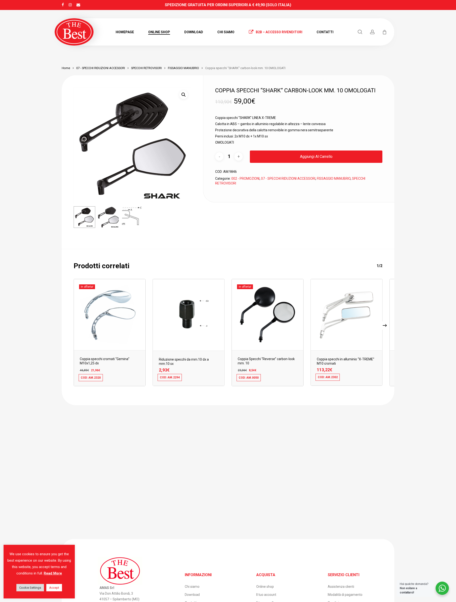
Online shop (265, 586)
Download (192, 595)
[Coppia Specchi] (267, 314)
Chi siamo (192, 586)
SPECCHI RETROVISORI (146, 68)
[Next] (385, 325)
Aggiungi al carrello (316, 156)
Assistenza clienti (341, 586)
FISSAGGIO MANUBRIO (183, 68)
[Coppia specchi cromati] (109, 314)
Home (66, 68)
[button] (183, 94)
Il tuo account (266, 595)
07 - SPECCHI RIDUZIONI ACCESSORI (100, 68)
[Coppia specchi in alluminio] (346, 314)
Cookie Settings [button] (30, 587)
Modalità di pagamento (345, 595)
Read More (53, 573)
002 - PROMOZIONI (245, 178)
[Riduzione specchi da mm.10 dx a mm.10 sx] (188, 315)
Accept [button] (54, 587)
